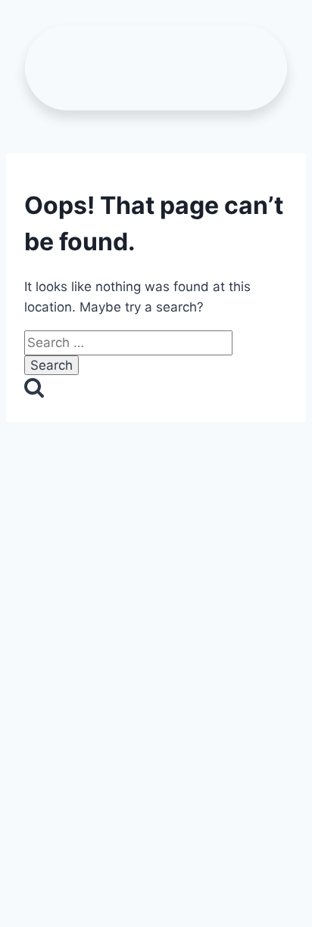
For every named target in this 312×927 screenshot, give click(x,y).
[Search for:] (128, 342)
